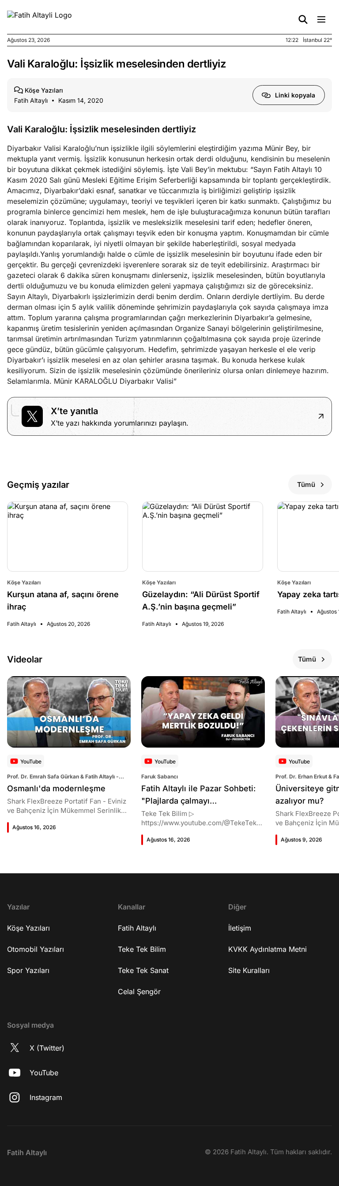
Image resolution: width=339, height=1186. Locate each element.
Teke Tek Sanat (143, 970)
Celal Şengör (139, 991)
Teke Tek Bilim (142, 949)
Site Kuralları (249, 970)
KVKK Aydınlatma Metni (267, 949)
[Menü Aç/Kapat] (321, 19)
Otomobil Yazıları (35, 949)
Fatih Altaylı (137, 928)
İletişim (239, 928)
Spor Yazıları (28, 970)
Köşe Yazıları (28, 928)
